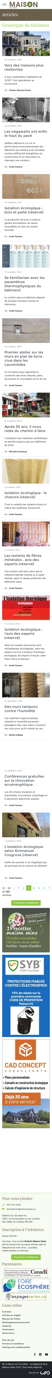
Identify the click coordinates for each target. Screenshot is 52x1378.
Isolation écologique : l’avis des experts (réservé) (23, 633)
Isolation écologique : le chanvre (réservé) (25, 495)
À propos (6, 1311)
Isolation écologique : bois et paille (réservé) (23, 210)
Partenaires (8, 1329)
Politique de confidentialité (16, 1347)
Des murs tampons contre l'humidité (21, 709)
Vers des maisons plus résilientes (23, 67)
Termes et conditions (13, 1343)
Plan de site (8, 1340)
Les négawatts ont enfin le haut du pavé (25, 133)
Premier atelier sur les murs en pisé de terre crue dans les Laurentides (23, 358)
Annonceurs (8, 1333)
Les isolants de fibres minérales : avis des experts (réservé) (22, 559)
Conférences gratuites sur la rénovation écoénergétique (24, 780)
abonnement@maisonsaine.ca (21, 1209)
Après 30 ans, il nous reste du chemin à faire (24, 429)
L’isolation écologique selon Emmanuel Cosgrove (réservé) (23, 851)
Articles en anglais (11, 1315)
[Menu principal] (4, 4)
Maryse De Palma (11, 1319)
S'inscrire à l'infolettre (26, 902)
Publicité (6, 1326)
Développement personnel (16, 1322)
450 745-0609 (13, 1205)
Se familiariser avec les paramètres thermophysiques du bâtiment (24, 284)
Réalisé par (34, 1373)
